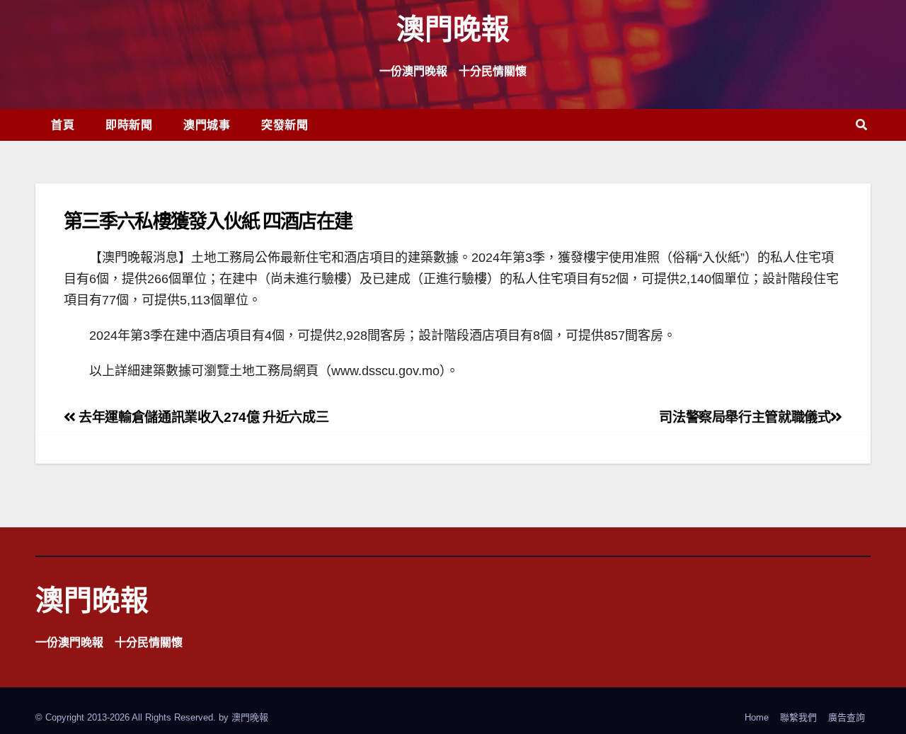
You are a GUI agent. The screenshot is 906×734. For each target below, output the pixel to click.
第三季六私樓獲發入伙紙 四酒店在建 (208, 220)
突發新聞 (284, 124)
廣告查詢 (846, 717)
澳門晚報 (453, 27)
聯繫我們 (798, 717)
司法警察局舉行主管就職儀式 (744, 417)
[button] (861, 125)
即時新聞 (128, 124)
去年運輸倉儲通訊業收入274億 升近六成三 (202, 417)
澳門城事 (206, 124)
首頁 (62, 124)
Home (757, 717)
